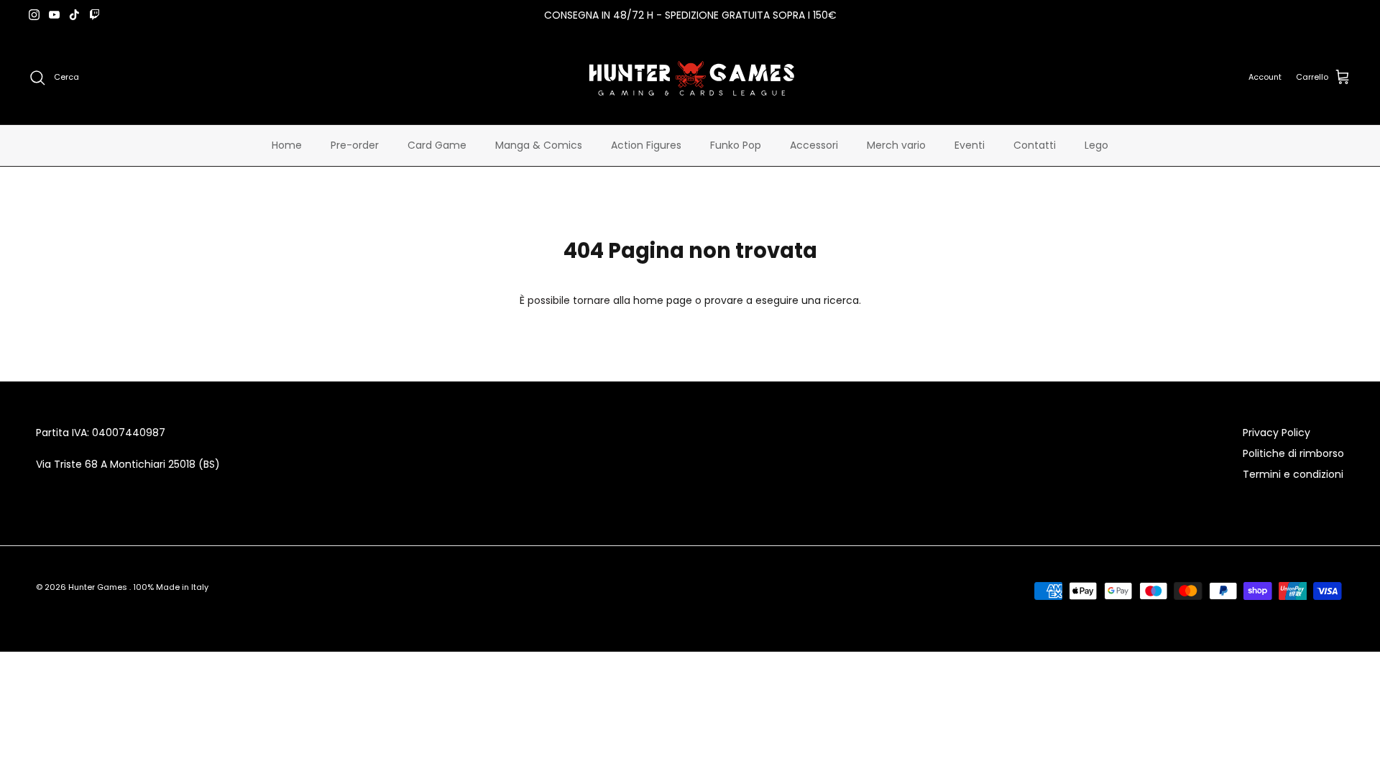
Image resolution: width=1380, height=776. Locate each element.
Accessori (814, 145)
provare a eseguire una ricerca (781, 300)
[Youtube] (54, 14)
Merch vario (896, 145)
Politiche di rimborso (1293, 453)
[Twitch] (94, 14)
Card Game (437, 145)
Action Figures (646, 145)
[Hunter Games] (690, 77)
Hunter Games (98, 587)
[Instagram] (34, 14)
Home (287, 145)
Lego (1096, 145)
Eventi (969, 145)
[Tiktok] (74, 14)
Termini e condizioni (1293, 474)
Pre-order (355, 145)
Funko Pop (735, 145)
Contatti (1034, 145)
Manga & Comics (538, 145)
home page (662, 300)
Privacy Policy (1276, 432)
